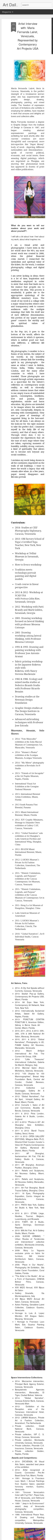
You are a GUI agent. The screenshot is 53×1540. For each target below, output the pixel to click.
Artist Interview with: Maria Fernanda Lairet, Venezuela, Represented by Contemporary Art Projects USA (27, 36)
